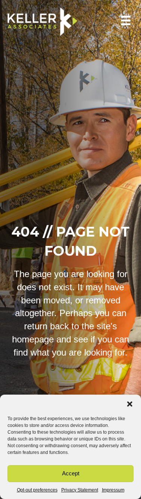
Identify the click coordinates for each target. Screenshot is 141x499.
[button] (129, 404)
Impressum (113, 490)
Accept (70, 473)
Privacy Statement (79, 490)
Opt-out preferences (37, 490)
